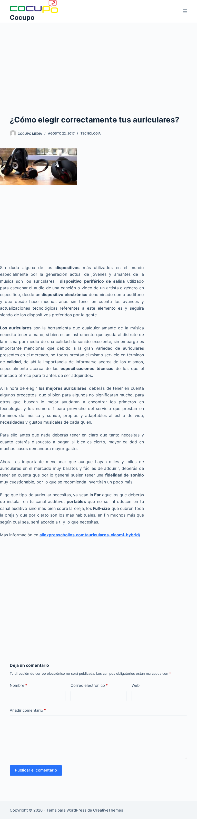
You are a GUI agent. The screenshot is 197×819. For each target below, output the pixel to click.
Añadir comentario (28, 710)
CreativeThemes (108, 810)
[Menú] (185, 11)
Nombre (18, 685)
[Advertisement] (98, 61)
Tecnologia (91, 133)
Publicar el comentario (36, 770)
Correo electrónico (89, 685)
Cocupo (22, 17)
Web (136, 685)
